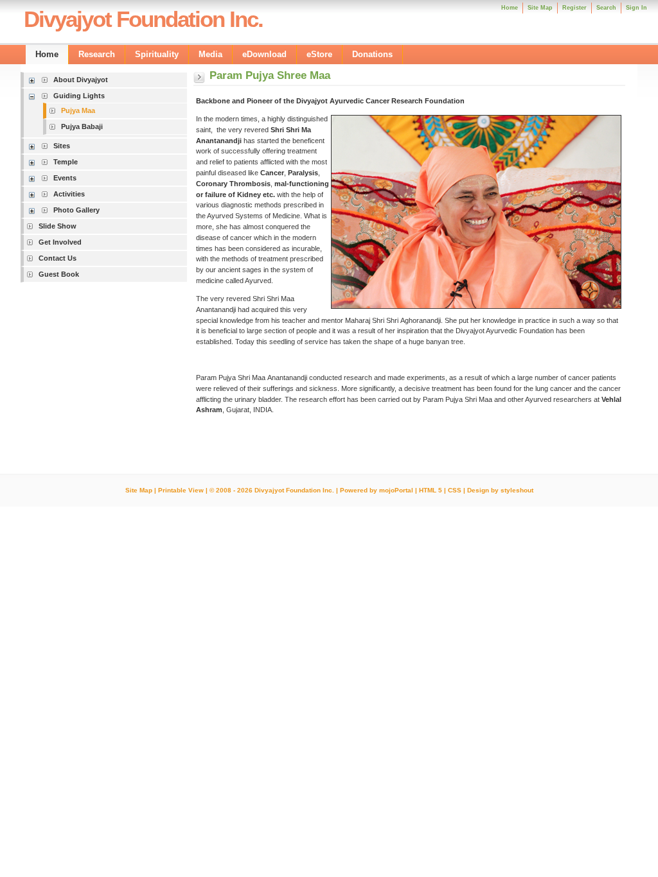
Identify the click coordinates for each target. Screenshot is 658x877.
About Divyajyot (80, 79)
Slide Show (57, 226)
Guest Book (59, 274)
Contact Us (57, 258)
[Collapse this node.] (34, 96)
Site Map (138, 490)
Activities (69, 194)
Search (606, 7)
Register (574, 7)
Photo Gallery (76, 210)
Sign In (636, 7)
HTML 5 (430, 490)
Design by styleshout (500, 490)
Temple (65, 162)
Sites (61, 146)
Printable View (181, 490)
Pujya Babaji (82, 126)
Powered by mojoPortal (376, 490)
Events (64, 178)
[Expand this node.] (34, 79)
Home (509, 7)
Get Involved (60, 242)
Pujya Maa (78, 110)
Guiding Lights (79, 96)
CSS (454, 490)
